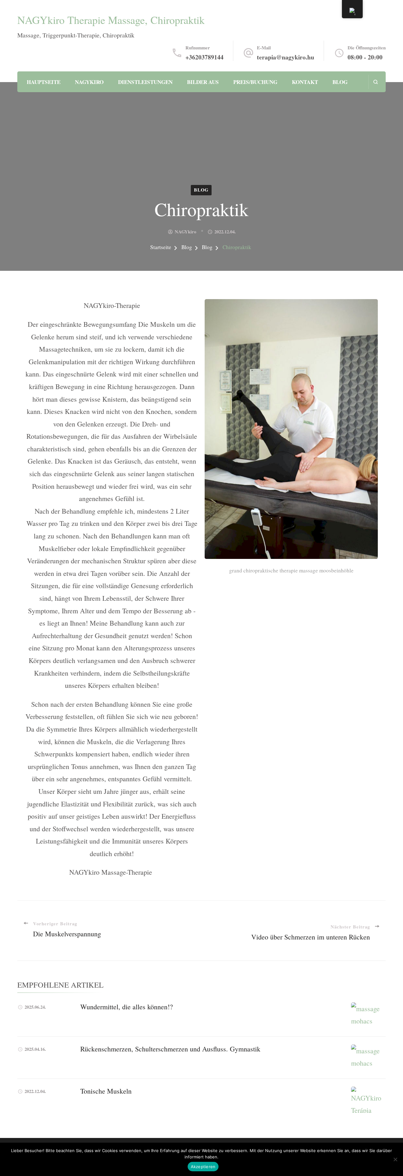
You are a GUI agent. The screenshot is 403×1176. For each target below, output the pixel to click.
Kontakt (305, 82)
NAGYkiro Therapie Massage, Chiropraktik (111, 20)
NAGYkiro (89, 82)
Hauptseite (43, 82)
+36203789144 (204, 57)
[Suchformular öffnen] (375, 82)
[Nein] (395, 1159)
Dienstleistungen (145, 82)
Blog (340, 82)
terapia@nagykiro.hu (285, 57)
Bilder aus (203, 82)
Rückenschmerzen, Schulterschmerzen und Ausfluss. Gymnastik (170, 1048)
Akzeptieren (203, 1166)
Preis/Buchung (255, 82)
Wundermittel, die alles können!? (126, 1006)
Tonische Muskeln (106, 1090)
